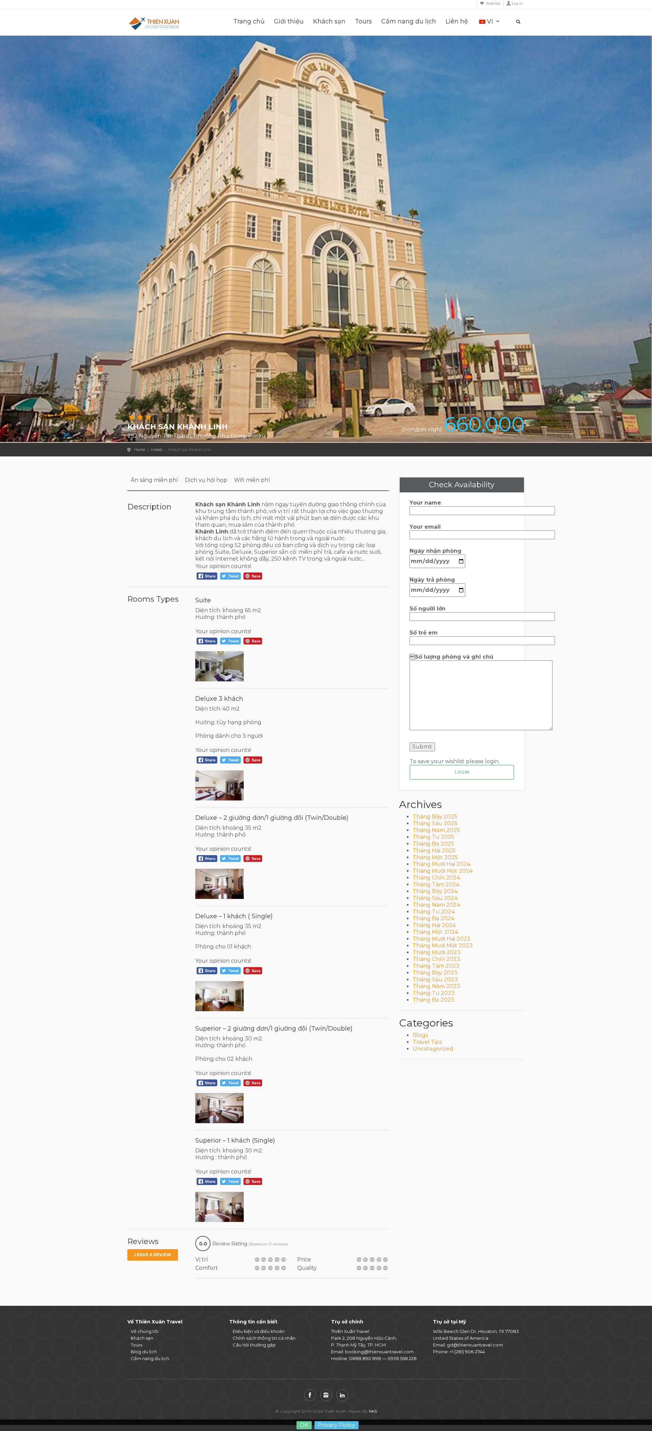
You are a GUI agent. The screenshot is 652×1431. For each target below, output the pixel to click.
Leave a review (152, 1254)
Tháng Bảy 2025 (435, 816)
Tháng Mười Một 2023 (443, 945)
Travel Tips (427, 1042)
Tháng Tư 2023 (434, 993)
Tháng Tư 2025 (433, 837)
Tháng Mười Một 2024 (443, 871)
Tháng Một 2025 (435, 857)
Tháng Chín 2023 (436, 959)
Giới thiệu (289, 21)
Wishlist (493, 3)
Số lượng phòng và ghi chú (451, 657)
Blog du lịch (144, 1351)
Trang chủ (249, 21)
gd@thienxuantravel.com (475, 1345)
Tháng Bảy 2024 (435, 891)
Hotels (156, 449)
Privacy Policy (336, 1425)
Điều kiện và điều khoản (259, 1331)
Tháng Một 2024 (435, 932)
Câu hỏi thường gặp (254, 1345)
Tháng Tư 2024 (434, 911)
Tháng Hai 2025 (434, 850)
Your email (425, 527)
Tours (363, 21)
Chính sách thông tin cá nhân (264, 1338)
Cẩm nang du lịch (408, 21)
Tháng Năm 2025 (436, 830)
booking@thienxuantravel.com (379, 1351)
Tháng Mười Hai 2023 (441, 939)
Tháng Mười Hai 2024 (441, 864)
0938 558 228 (402, 1358)
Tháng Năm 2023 (436, 986)
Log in (517, 3)
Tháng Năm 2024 (436, 905)
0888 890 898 (365, 1358)
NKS (373, 1411)
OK (304, 1425)
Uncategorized (433, 1049)
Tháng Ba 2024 (433, 918)
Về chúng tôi (144, 1331)
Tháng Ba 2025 (433, 844)
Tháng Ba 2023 (433, 1000)
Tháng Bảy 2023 (435, 972)
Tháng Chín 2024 (436, 877)
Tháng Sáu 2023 (435, 979)
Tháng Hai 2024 (434, 925)
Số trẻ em (424, 632)
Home (139, 449)
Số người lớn (428, 608)
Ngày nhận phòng (435, 551)
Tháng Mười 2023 (436, 952)
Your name (425, 503)
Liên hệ (457, 21)
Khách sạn (329, 21)
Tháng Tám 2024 (436, 884)
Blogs (420, 1035)
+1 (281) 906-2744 (467, 1351)
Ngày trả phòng (432, 580)
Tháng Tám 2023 (436, 966)
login (462, 772)
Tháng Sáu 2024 (435, 898)
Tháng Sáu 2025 (435, 823)
